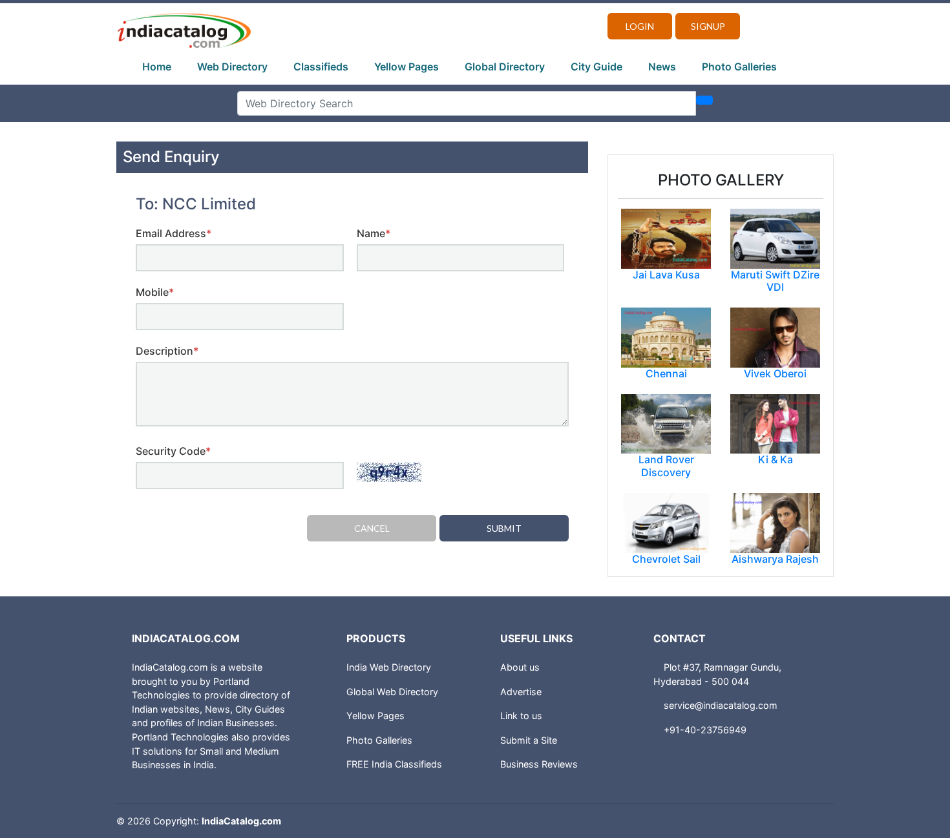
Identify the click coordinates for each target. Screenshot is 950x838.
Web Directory (232, 66)
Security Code (173, 451)
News (662, 66)
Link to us (521, 715)
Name (373, 233)
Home (156, 66)
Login (640, 26)
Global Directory (505, 66)
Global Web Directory (392, 691)
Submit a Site (528, 740)
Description (167, 350)
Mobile (155, 292)
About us (520, 667)
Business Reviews (539, 764)
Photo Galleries (739, 66)
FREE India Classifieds (394, 764)
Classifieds (320, 66)
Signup (708, 26)
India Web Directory (388, 667)
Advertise (521, 691)
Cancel (372, 528)
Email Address (173, 233)
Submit (504, 528)
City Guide (596, 66)
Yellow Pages (406, 66)
